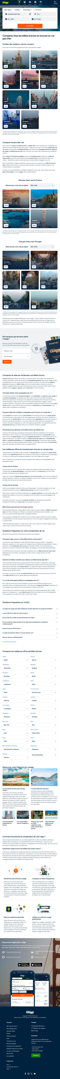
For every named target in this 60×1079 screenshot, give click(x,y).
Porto (33, 262)
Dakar (32, 681)
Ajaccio (6, 220)
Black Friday (34, 1030)
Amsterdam (7, 302)
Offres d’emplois (11, 1036)
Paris (5, 200)
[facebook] (25, 1073)
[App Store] (36, 964)
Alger (5, 101)
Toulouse (25, 81)
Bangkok (33, 664)
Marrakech (7, 121)
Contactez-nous (11, 1041)
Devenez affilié (11, 1031)
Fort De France (35, 689)
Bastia (32, 672)
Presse (8, 1033)
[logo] (5, 2)
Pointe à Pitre (34, 729)
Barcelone (7, 262)
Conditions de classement (14, 1046)
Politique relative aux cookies (15, 1048)
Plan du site (10, 1053)
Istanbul (43, 282)
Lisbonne (6, 282)
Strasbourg (34, 746)
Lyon (42, 81)
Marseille (6, 61)
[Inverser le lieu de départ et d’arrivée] (30, 14)
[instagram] (28, 1073)
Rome (24, 282)
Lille (5, 81)
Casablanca (5, 681)
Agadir (4, 656)
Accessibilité (10, 1056)
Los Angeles (5, 705)
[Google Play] (23, 964)
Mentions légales (11, 1043)
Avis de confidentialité (13, 1051)
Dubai (4, 689)
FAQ (8, 1038)
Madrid (32, 705)
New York (5, 721)
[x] (31, 1073)
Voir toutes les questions (9, 641)
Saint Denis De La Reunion (9, 746)
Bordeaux (25, 121)
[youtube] (34, 1073)
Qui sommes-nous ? (12, 1026)
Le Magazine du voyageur (38, 1028)
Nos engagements (12, 1028)
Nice (33, 61)
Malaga (34, 302)
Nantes (34, 101)
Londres (33, 697)
